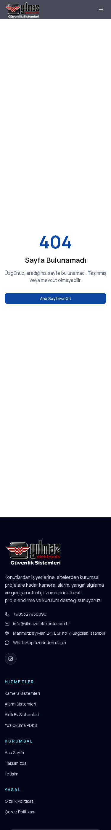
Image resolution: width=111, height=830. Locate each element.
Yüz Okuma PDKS (21, 725)
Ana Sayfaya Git (55, 298)
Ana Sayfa (14, 752)
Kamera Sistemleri (22, 693)
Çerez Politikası (20, 812)
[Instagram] (11, 659)
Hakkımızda (16, 763)
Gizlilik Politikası (20, 801)
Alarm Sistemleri (20, 704)
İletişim (11, 774)
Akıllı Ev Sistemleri (22, 714)
